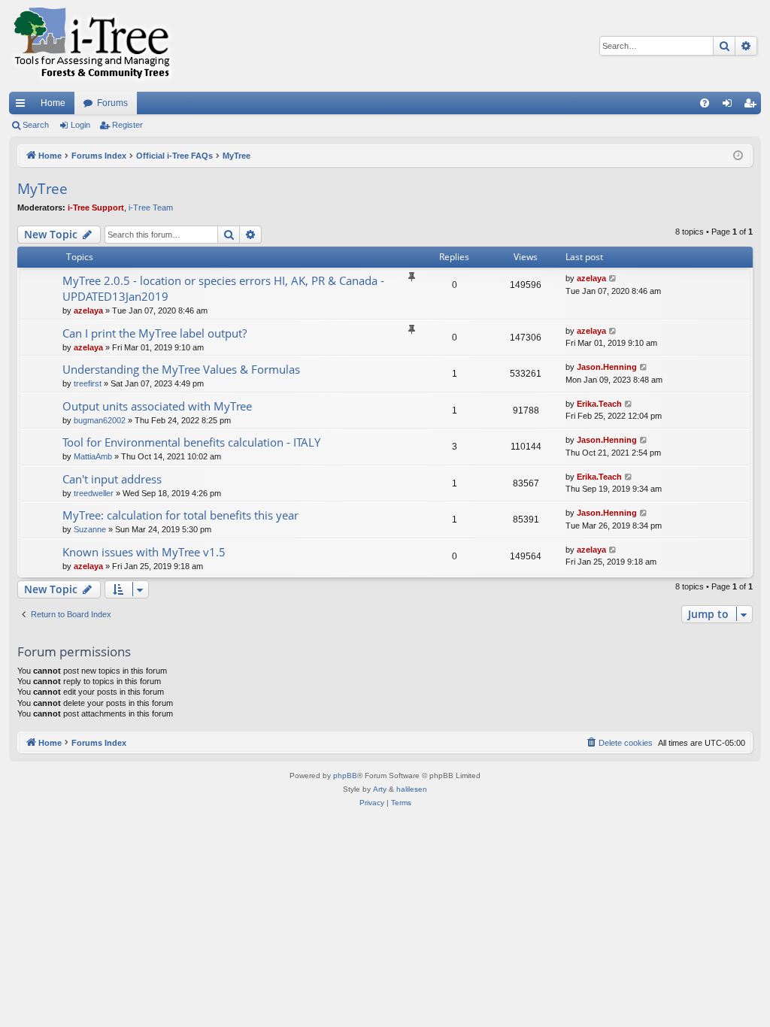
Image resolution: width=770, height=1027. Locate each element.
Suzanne (90, 529)
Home (53, 103)
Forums (112, 103)
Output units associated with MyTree (157, 406)
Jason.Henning (607, 366)
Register (127, 124)
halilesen (411, 789)
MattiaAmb (93, 456)
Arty (380, 789)
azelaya (88, 310)
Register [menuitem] (752, 106)
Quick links (23, 106)
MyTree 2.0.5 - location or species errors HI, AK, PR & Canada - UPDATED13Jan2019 (223, 288)
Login (80, 124)
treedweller (94, 493)
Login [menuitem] (730, 106)
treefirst (88, 383)
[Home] (91, 46)
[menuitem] (704, 103)
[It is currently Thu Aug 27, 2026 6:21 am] (738, 156)
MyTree (42, 188)
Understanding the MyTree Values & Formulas (181, 369)
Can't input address (112, 478)
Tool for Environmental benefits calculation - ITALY (191, 442)
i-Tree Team (151, 207)
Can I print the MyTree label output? (154, 333)
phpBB (345, 775)
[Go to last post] (613, 278)
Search (36, 124)
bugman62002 (100, 420)
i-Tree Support (96, 207)
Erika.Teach (599, 403)
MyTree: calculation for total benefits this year (180, 515)
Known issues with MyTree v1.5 (144, 551)
